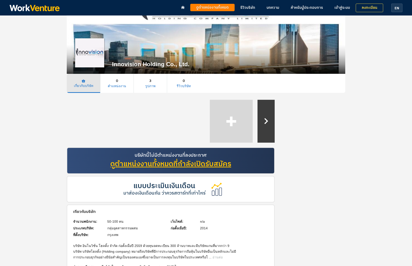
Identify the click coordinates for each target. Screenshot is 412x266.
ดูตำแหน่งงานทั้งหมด (212, 7)
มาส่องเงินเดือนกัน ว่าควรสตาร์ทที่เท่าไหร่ (164, 193)
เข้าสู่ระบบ (342, 8)
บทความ (273, 8)
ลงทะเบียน (369, 8)
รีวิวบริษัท (247, 8)
